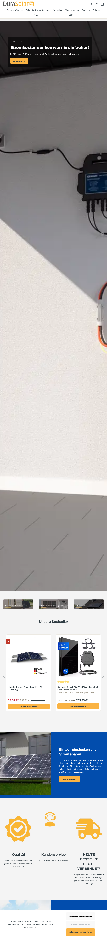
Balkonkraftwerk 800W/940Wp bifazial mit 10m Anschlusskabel (78, 688)
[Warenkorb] (102, 4)
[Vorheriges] (4, 676)
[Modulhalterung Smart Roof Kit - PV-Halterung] (28, 657)
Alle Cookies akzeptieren (80, 932)
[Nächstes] (103, 676)
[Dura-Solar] (18, 3)
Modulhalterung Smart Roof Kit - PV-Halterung (25, 688)
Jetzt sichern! (19, 61)
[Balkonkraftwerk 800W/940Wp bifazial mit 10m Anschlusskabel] (78, 657)
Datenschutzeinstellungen (80, 916)
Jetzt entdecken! (69, 779)
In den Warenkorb (28, 706)
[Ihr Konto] (97, 4)
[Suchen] (91, 4)
